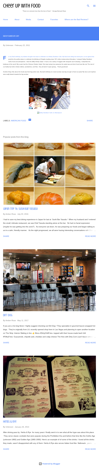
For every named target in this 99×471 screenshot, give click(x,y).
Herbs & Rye (9, 421)
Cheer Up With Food (21, 6)
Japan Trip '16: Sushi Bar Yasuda (20, 209)
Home (5, 19)
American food (18, 121)
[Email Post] (29, 121)
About (17, 19)
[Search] (88, 4)
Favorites (54, 19)
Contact (41, 19)
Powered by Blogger (51, 463)
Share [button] (90, 121)
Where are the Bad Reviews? (76, 19)
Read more (90, 236)
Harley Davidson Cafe (55, 56)
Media (28, 19)
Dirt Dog (7, 315)
